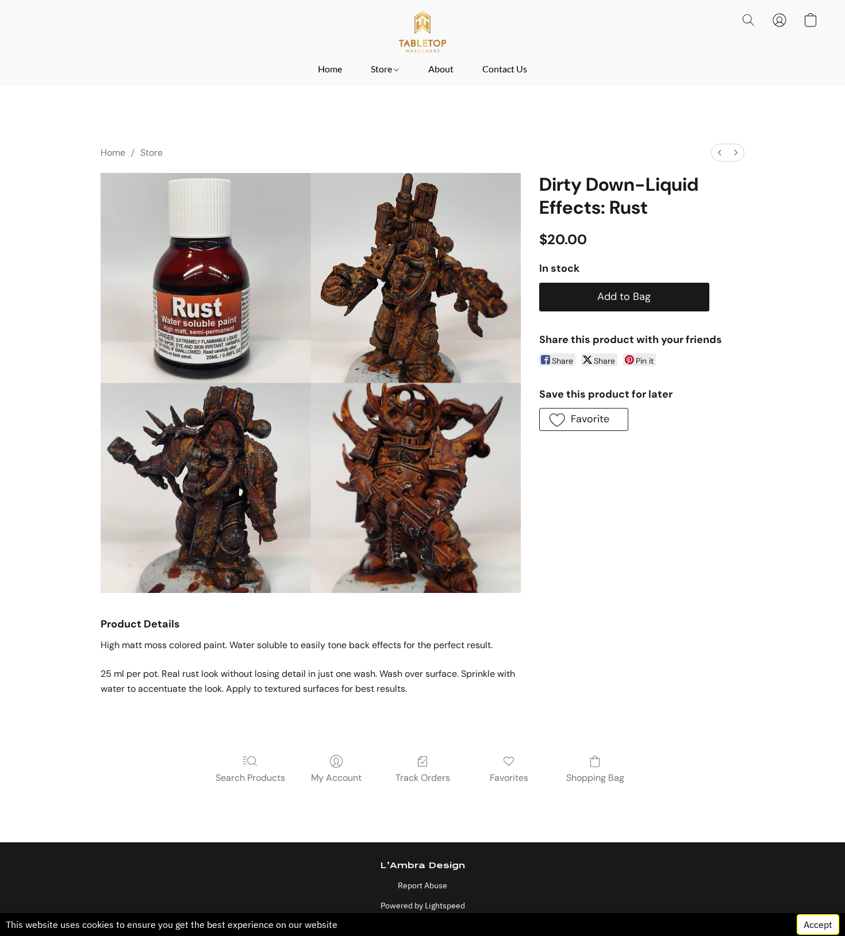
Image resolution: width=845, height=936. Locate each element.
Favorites (509, 778)
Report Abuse (422, 885)
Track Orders (422, 778)
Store (382, 68)
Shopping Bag (595, 778)
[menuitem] (720, 152)
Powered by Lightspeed (423, 905)
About (441, 68)
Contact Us (504, 68)
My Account (336, 778)
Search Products (250, 778)
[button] (422, 32)
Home (330, 68)
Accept (818, 924)
